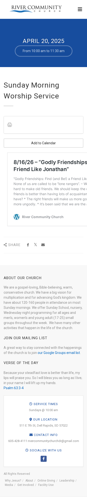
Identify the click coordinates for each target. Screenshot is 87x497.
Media (9, 485)
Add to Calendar (43, 143)
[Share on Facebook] (28, 245)
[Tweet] (35, 245)
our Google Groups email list (59, 353)
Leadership (66, 480)
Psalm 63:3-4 (14, 388)
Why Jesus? (13, 480)
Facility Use (46, 485)
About (29, 480)
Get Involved (25, 485)
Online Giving (46, 480)
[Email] (43, 245)
